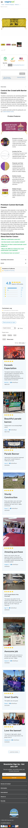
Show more (10, 339)
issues (4, 339)
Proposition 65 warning (9, 270)
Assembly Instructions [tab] (7, 259)
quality (4, 335)
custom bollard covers (8, 111)
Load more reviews (14, 752)
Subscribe (14, 777)
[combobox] (20, 343)
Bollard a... (17, 4)
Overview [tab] (3, 87)
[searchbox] (8, 327)
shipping (10, 335)
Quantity (5, 63)
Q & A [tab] (2, 263)
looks (15, 335)
